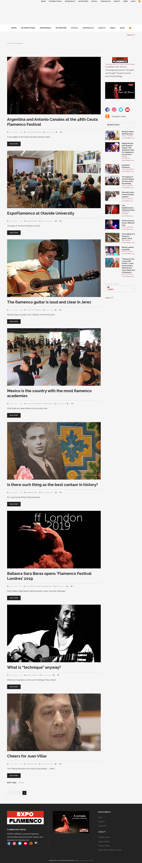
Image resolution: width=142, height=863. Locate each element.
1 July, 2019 (14, 764)
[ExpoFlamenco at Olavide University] (54, 179)
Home (9, 43)
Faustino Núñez (127, 169)
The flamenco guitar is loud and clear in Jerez (49, 302)
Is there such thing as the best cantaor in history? (52, 484)
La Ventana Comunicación (85, 860)
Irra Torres (126, 240)
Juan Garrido (49, 310)
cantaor (21, 783)
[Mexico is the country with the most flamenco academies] (54, 357)
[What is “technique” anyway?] (54, 633)
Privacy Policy (104, 846)
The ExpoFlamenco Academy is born (128, 208)
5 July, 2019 (14, 221)
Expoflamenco (49, 132)
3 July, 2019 (14, 492)
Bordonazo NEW (32, 221)
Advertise (102, 826)
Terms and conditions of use (109, 850)
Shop (100, 817)
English (110, 289)
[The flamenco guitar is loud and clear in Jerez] (54, 268)
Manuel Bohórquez (47, 221)
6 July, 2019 (14, 132)
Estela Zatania (46, 675)
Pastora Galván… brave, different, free (128, 223)
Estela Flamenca (32, 675)
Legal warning (104, 841)
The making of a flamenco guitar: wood (128, 236)
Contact (101, 822)
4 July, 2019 (14, 403)
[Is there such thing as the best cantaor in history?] (54, 451)
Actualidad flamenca (34, 132)
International (47, 403)
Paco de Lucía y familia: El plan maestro (128, 194)
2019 (13, 43)
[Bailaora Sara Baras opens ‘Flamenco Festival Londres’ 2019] (54, 539)
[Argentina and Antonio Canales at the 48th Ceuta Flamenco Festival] (54, 85)
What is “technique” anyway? (34, 667)
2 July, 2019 (14, 675)
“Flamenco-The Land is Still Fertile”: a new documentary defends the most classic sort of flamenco (128, 265)
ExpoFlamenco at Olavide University (40, 213)
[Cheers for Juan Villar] (54, 722)
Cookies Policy (104, 837)
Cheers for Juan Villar (27, 756)
